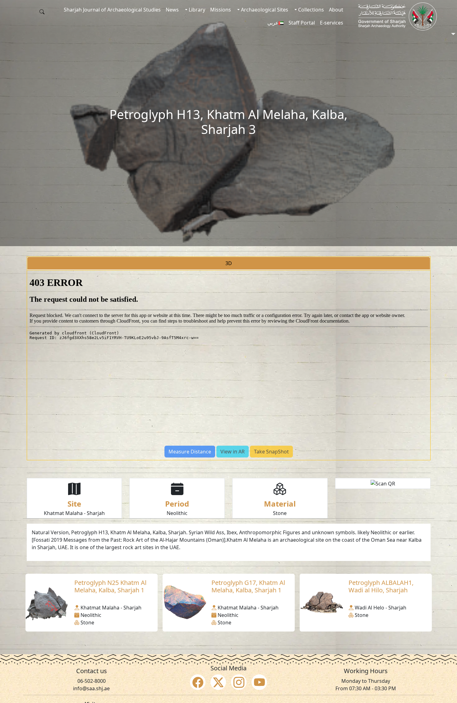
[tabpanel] (228, 365)
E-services (331, 22)
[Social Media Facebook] (197, 682)
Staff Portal (302, 22)
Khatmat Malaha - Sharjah (74, 513)
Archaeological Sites (264, 9)
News (172, 9)
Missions (220, 9)
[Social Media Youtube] (259, 682)
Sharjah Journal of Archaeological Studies (112, 9)
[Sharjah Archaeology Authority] (397, 16)
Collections (310, 9)
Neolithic (177, 513)
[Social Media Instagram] (239, 682)
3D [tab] (228, 263)
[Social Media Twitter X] (218, 682)
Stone (280, 513)
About (336, 9)
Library (196, 9)
